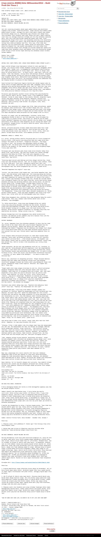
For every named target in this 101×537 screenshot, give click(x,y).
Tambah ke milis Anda (19, 535)
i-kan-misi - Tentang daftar (65, 16)
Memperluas (61, 18)
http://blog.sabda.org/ (10, 515)
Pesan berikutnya (48, 523)
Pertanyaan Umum (31, 535)
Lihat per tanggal (34, 523)
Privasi (46, 535)
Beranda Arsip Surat (64, 11)
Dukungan (40, 535)
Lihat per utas (21, 523)
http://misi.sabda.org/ (10, 58)
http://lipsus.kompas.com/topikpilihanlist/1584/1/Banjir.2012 (31, 462)
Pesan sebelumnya (7, 523)
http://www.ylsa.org (9, 508)
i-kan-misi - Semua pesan (65, 14)
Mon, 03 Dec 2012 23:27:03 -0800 (15, 8)
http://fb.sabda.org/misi (10, 516)
